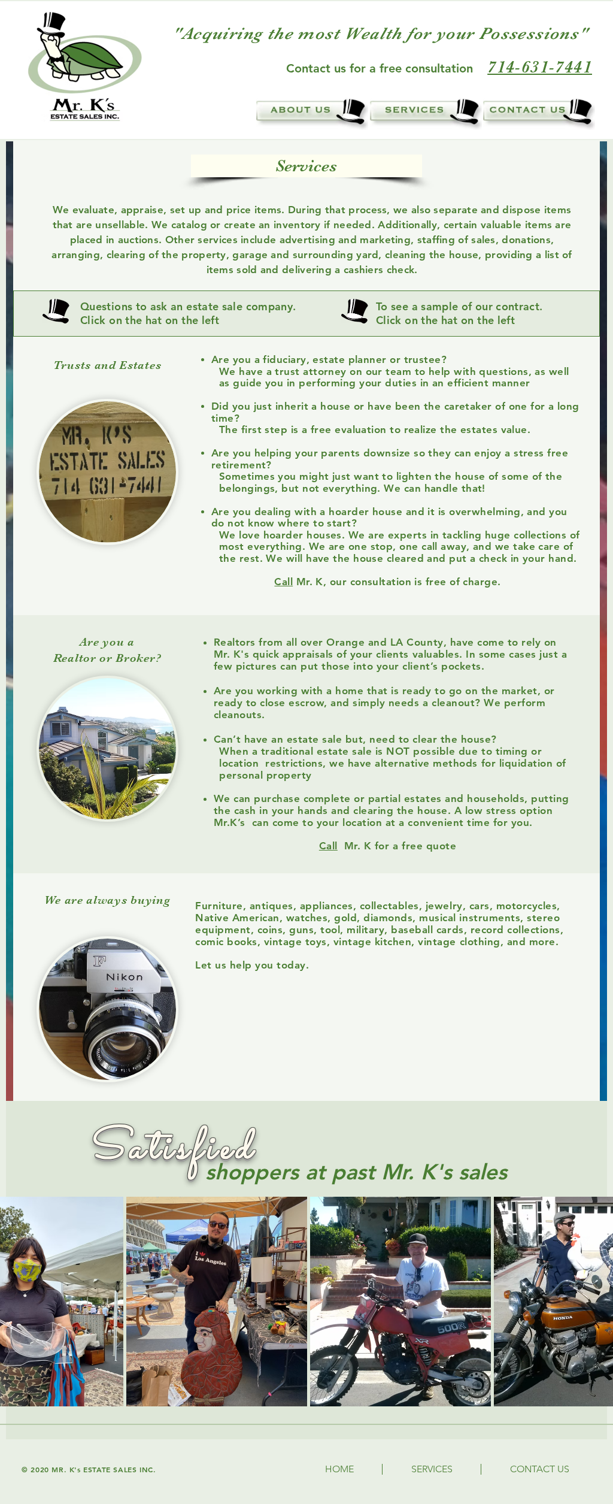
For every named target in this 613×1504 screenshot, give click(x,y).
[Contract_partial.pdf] (354, 312)
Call (283, 582)
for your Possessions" (497, 33)
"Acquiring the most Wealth (287, 33)
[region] (312, 114)
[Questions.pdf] (56, 312)
